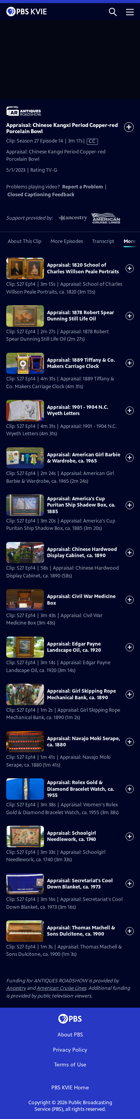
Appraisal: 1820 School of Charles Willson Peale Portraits (83, 268)
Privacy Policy (70, 1050)
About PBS (70, 1034)
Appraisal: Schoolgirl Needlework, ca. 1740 (71, 836)
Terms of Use (70, 1064)
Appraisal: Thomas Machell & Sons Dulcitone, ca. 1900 (81, 931)
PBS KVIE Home (70, 1087)
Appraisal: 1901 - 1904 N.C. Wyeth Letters (77, 410)
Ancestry (16, 988)
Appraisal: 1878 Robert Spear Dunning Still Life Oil (80, 316)
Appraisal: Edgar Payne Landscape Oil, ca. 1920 (74, 647)
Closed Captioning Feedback (40, 195)
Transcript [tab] (103, 241)
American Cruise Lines (61, 988)
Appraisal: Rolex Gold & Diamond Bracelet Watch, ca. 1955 (80, 789)
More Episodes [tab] (67, 241)
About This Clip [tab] (24, 241)
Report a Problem (82, 187)
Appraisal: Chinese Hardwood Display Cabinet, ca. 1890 (82, 552)
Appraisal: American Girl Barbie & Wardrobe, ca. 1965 (83, 458)
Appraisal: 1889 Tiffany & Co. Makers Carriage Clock (81, 363)
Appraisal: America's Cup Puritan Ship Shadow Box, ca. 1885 (81, 505)
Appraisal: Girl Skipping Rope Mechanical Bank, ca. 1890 (81, 694)
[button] (113, 11)
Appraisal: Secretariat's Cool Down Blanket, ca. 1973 (80, 884)
